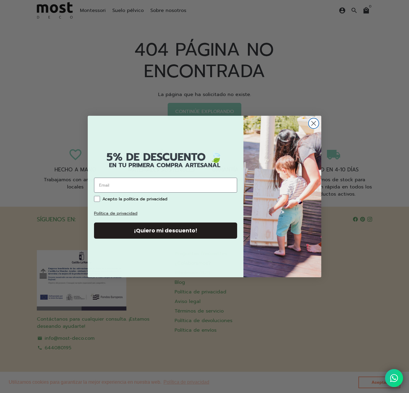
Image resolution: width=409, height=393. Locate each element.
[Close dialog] (313, 123)
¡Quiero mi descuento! (165, 230)
